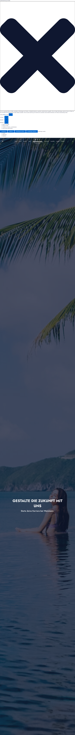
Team (30, 141)
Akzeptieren (4, 131)
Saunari (57, 141)
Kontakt (62, 141)
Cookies (3, 133)
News (20, 141)
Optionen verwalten (5, 124)
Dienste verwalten (5, 125)
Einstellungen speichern (32, 131)
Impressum (4, 135)
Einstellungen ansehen (20, 131)
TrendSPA (52, 141)
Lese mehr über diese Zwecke (7, 128)
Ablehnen (11, 131)
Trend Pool (46, 141)
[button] (37, 56)
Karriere (25, 141)
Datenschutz (4, 134)
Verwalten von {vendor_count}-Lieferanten (9, 127)
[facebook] (3, 141)
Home (16, 141)
